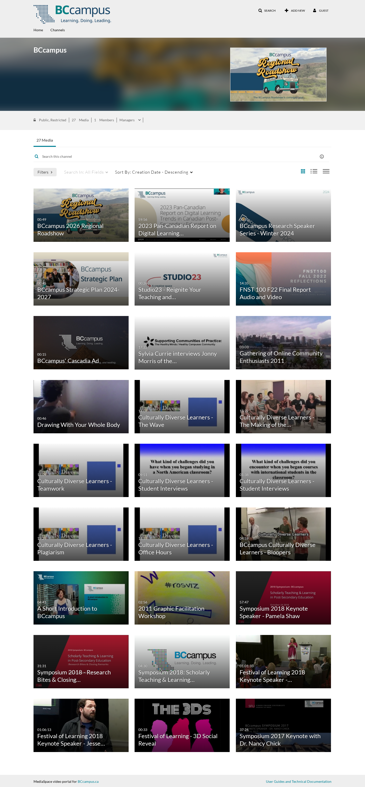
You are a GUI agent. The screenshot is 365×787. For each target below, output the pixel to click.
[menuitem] (42, 29)
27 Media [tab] (44, 140)
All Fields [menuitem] (84, 172)
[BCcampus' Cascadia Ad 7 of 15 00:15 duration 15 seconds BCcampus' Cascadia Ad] (81, 342)
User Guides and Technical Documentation (298, 781)
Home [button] (38, 30)
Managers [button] (127, 120)
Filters (42, 172)
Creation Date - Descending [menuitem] (151, 172)
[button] (267, 10)
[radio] (303, 171)
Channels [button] (57, 30)
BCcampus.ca (88, 781)
